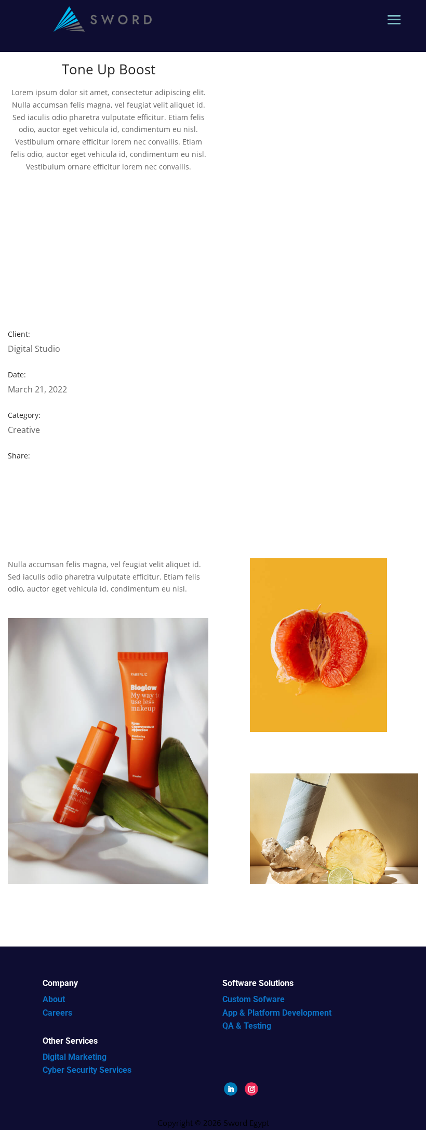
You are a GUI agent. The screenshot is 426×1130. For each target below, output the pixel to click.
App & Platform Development (276, 1013)
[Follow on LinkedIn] (230, 1089)
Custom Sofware (253, 999)
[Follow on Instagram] (251, 1089)
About (54, 999)
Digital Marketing (74, 1057)
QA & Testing (246, 1026)
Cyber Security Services (87, 1070)
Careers (57, 1013)
